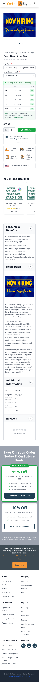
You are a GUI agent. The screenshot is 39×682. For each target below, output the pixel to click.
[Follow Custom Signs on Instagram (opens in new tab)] (34, 645)
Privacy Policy (33, 539)
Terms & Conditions (16, 676)
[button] (19, 43)
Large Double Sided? (11, 72)
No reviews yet (21, 59)
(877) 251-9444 (7, 645)
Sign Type (7, 64)
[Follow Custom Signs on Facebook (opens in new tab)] (23, 645)
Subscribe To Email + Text (19, 495)
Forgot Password (8, 615)
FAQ (22, 612)
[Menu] (4, 3)
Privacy (27, 676)
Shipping (24, 607)
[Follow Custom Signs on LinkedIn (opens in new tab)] (29, 645)
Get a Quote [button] (18, 118)
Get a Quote (19, 565)
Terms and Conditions (20, 539)
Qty (6, 130)
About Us (24, 581)
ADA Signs (5, 588)
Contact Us (25, 616)
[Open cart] (35, 3)
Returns (24, 620)
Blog (22, 592)
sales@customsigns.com (11, 653)
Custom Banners (8, 597)
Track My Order (7, 623)
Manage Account (8, 619)
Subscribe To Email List (19, 526)
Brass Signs (6, 592)
